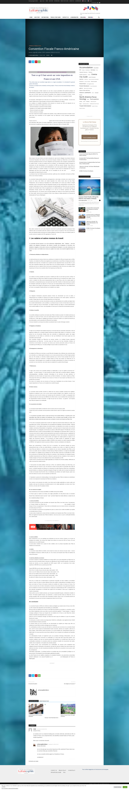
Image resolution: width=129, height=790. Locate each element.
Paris (88, 99)
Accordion (96, 67)
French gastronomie (90, 83)
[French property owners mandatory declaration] (36, 709)
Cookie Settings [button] (117, 787)
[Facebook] (92, 3)
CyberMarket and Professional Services (35, 45)
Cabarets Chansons (83, 72)
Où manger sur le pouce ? (69, 683)
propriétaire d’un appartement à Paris (55, 504)
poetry (80, 101)
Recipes (88, 101)
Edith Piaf (86, 79)
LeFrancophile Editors (34, 55)
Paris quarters (94, 99)
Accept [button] (125, 787)
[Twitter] (96, 3)
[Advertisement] (52, 68)
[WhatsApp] (39, 61)
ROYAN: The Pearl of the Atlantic (86, 171)
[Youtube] (99, 3)
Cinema (94, 74)
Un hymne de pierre (33, 683)
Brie (97, 70)
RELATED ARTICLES (33, 701)
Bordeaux (93, 70)
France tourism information (94, 79)
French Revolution (93, 86)
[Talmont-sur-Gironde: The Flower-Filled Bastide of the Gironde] (82, 223)
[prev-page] (29, 720)
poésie (84, 101)
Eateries (81, 79)
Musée (80, 94)
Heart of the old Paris (84, 90)
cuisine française (92, 77)
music (93, 92)
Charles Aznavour (83, 74)
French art (81, 81)
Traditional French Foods (94, 103)
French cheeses (87, 81)
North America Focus (87, 97)
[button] (98, 17)
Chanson (90, 72)
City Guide (83, 77)
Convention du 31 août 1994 (43, 120)
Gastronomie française (88, 88)
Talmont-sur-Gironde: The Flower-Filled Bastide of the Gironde (89, 167)
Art (80, 70)
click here (68, 170)
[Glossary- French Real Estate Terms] (52, 710)
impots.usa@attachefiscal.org (53, 172)
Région (80, 103)
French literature (84, 86)
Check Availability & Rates (89, 137)
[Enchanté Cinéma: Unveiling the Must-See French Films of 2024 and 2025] (82, 216)
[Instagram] (94, 3)
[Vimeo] (97, 3)
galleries (81, 88)
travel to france (82, 108)
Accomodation (86, 67)
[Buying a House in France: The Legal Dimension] (68, 709)
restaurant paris (93, 101)
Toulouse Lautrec (86, 103)
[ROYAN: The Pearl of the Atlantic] (82, 230)
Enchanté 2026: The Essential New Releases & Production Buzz (89, 159)
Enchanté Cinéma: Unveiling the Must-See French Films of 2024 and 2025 (89, 163)
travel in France (95, 106)
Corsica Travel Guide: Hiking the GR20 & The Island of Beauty (88, 154)
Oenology (82, 99)
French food (82, 83)
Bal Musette (88, 70)
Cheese (89, 74)
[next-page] (31, 720)
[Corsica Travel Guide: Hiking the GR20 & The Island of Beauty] (89, 187)
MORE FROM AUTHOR (44, 701)
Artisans (83, 70)
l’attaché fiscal (56, 656)
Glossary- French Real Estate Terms (51, 717)
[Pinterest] (36, 61)
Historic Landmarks (85, 92)
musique (96, 92)
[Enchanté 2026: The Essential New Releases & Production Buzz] (82, 209)
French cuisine (94, 81)
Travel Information (85, 106)
